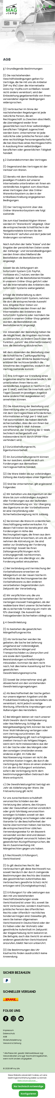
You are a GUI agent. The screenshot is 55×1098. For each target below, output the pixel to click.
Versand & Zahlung (12, 1043)
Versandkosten (10, 1056)
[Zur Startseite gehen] (11, 9)
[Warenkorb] (49, 6)
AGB (5, 1036)
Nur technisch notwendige (28, 1086)
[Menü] (37, 6)
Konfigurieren (28, 1093)
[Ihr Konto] (43, 6)
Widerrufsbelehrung (12, 1040)
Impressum (8, 1030)
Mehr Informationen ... (28, 1080)
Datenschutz (9, 1033)
